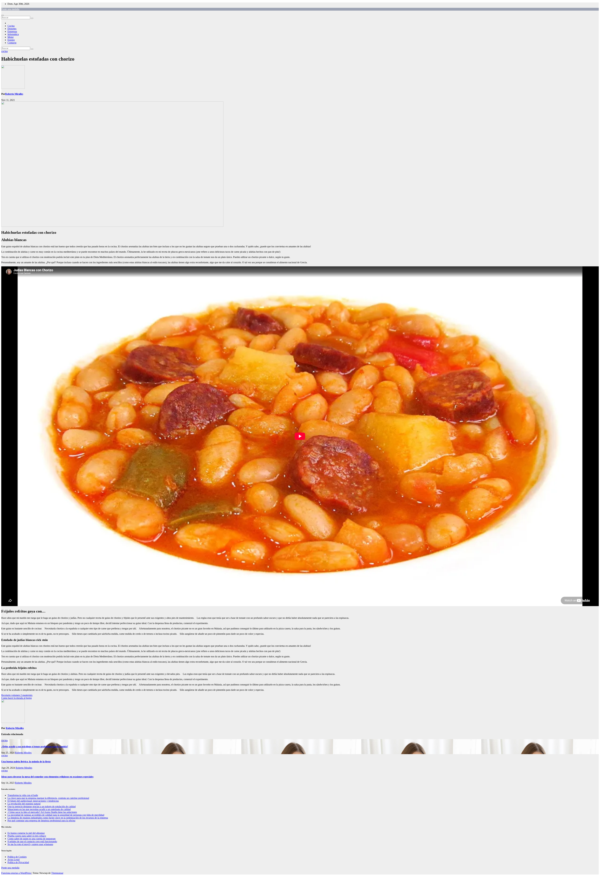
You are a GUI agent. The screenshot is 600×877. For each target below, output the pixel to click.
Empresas (12, 31)
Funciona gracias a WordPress (16, 873)
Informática (13, 34)
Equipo (11, 40)
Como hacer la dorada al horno (16, 698)
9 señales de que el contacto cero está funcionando (32, 841)
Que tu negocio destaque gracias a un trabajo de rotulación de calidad (42, 806)
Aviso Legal (14, 859)
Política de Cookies (17, 856)
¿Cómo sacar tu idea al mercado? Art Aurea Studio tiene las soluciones (42, 812)
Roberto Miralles (14, 94)
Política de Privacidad (18, 862)
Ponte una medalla (10, 9)
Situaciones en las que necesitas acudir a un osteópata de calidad (39, 809)
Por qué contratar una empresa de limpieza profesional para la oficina (41, 820)
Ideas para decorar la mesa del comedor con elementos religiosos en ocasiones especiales (47, 776)
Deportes (12, 28)
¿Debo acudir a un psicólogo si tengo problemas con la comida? (34, 746)
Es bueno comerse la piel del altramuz (26, 833)
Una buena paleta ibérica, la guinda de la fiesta (26, 761)
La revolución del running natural (24, 803)
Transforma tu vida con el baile (23, 795)
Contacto (12, 42)
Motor (11, 37)
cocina (4, 51)
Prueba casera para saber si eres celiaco (27, 836)
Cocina (11, 26)
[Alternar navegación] (2, 15)
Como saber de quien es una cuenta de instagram (31, 838)
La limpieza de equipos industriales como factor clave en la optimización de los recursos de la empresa (58, 817)
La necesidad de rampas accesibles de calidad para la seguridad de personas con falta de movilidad (56, 815)
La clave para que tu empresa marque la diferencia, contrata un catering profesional (48, 798)
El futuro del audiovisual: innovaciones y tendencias (33, 801)
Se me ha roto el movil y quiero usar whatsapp (30, 844)
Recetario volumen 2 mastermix (16, 695)
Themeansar (57, 873)
